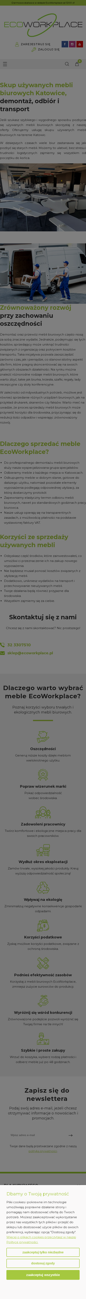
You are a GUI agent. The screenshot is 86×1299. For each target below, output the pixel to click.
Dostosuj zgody (43, 1263)
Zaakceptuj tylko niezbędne (43, 1252)
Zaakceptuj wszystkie (43, 1275)
